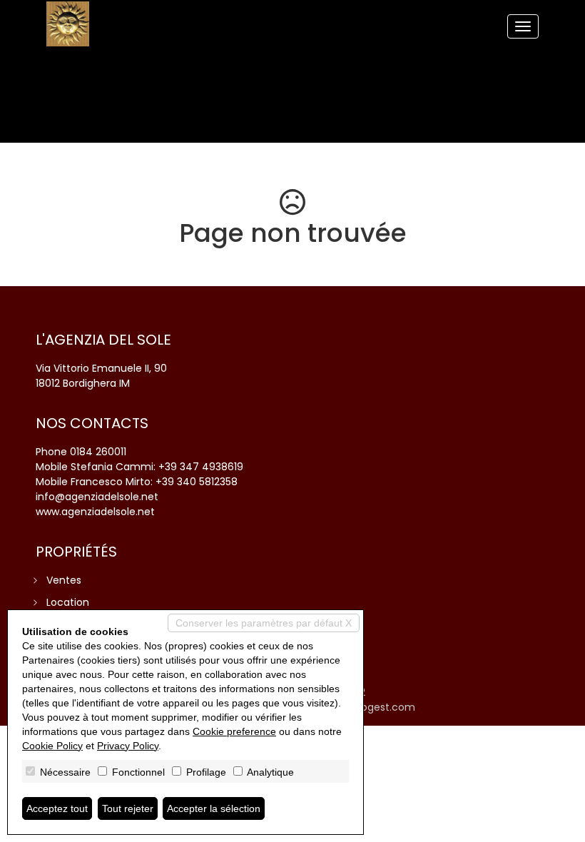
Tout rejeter (127, 808)
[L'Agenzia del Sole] (68, 24)
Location (67, 602)
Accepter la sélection (213, 808)
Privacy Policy (127, 745)
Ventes (63, 580)
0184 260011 (98, 452)
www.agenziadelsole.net (95, 511)
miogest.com (381, 707)
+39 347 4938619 (200, 467)
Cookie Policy (52, 745)
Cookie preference (234, 731)
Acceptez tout (57, 808)
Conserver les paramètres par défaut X (264, 623)
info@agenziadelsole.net (97, 497)
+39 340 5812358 (197, 482)
